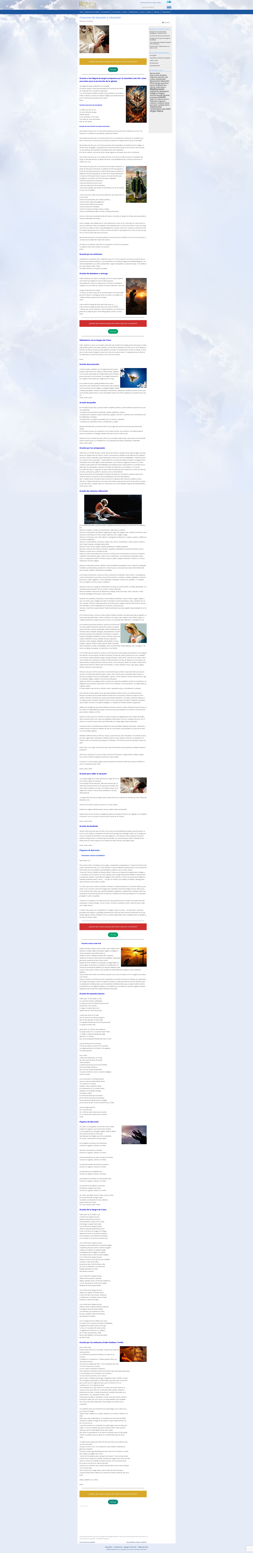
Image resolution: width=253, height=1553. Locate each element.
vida (163, 108)
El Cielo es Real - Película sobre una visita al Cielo (159, 47)
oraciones (154, 97)
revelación (161, 102)
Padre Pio (153, 99)
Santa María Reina (155, 65)
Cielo (166, 77)
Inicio (81, 12)
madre (158, 87)
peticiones (87, 1539)
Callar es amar (154, 60)
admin (107, 1539)
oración (162, 97)
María (163, 87)
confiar (152, 79)
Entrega (157, 83)
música (153, 95)
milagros (161, 93)
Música (149, 12)
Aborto (152, 73)
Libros (142, 12)
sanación (92, 1539)
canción (161, 76)
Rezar (167, 102)
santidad (161, 104)
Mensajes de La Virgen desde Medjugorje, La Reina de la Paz (158, 32)
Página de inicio (143, 1547)
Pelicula (153, 101)
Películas (156, 12)
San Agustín (153, 55)
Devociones (116, 12)
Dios (152, 82)
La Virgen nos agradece (88, 1542)
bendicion (116, 1536)
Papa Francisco (163, 99)
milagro (153, 93)
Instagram (103, 1536)
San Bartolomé (154, 63)
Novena (166, 95)
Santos (125, 12)
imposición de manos (133, 1536)
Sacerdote (154, 104)
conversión (160, 78)
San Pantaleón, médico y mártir (135, 1542)
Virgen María (156, 110)
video (168, 108)
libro (165, 85)
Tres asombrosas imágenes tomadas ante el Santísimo (160, 43)
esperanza (165, 83)
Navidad (159, 95)
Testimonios (165, 12)
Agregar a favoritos (130, 1547)
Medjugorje (164, 91)
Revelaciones (105, 12)
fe (157, 85)
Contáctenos (118, 1547)
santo (167, 104)
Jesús (160, 84)
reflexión (153, 102)
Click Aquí (113, 70)
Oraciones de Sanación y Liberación (160, 36)
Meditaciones (133, 12)
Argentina (153, 77)
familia (152, 85)
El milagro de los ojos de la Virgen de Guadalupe (160, 39)
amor (158, 73)
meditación (154, 91)
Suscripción (108, 1547)
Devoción (165, 81)
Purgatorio (161, 101)
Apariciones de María (92, 12)
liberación (142, 1536)
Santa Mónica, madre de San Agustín (160, 58)
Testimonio (156, 106)
